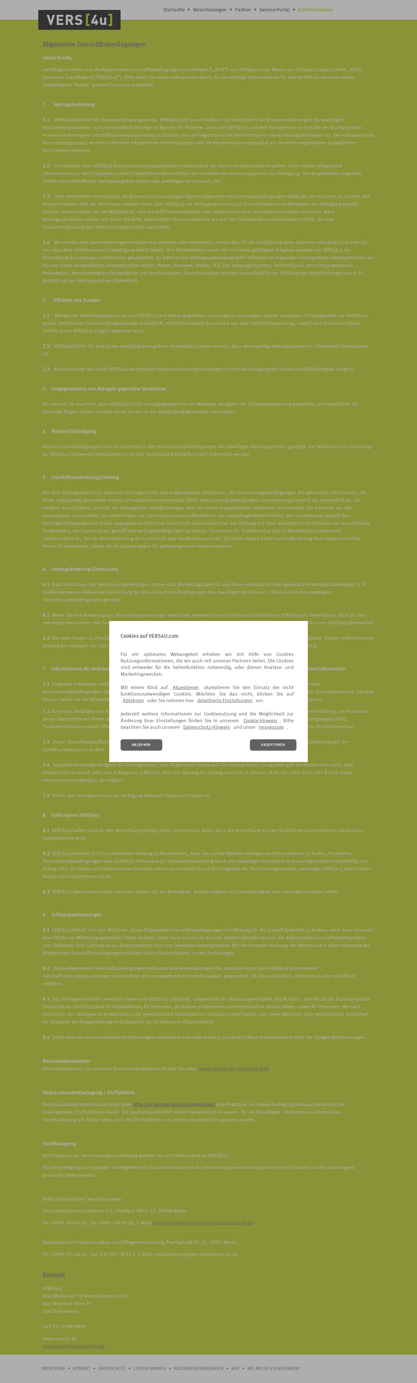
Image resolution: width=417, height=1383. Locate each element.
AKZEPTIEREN (273, 745)
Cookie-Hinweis (260, 720)
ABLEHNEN (141, 745)
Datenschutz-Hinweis (206, 727)
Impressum (271, 727)
